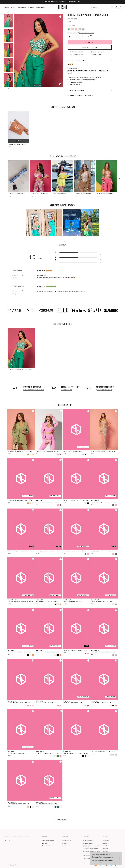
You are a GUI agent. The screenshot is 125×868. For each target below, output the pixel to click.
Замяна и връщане (88, 843)
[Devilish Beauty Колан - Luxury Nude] (80, 29)
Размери (72, 25)
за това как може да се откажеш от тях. (102, 862)
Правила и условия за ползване (91, 846)
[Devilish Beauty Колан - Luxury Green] (8, 20)
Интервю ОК (106, 848)
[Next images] (8, 89)
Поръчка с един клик (89, 47)
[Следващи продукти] (119, 179)
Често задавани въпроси (48, 840)
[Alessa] (62, 7)
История (105, 843)
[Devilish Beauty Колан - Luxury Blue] (83, 29)
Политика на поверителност (90, 848)
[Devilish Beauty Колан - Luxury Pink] (76, 29)
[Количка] (120, 7)
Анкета (64, 846)
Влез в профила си (67, 840)
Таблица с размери (47, 846)
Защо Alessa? (106, 846)
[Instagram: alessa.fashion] (9, 841)
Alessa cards (106, 840)
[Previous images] (8, 12)
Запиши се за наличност (86, 33)
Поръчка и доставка (88, 840)
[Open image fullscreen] (60, 84)
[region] (62, 129)
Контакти (44, 843)
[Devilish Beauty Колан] (72, 29)
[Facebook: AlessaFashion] (5, 841)
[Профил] (116, 7)
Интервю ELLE (107, 851)
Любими (64, 843)
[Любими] (112, 7)
